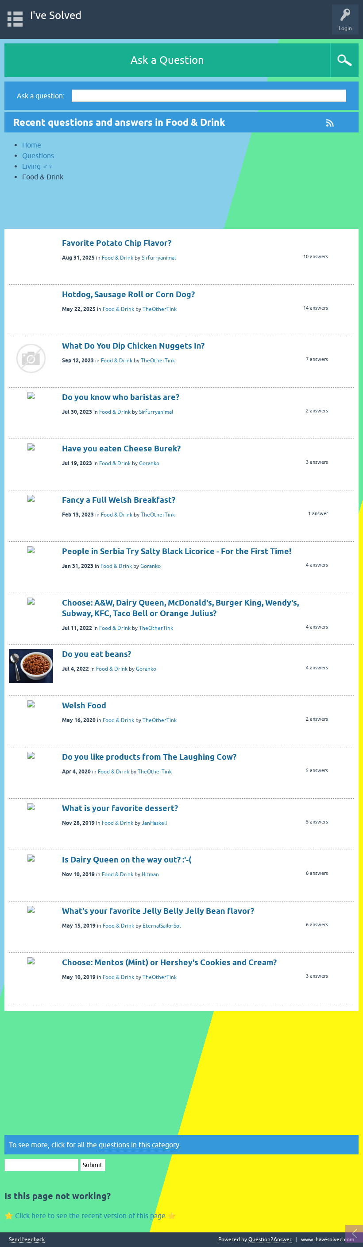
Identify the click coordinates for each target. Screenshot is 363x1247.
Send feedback (27, 1240)
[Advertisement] (181, 209)
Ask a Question (167, 60)
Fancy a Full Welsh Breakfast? (118, 500)
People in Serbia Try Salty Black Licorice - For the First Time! (176, 551)
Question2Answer (270, 1239)
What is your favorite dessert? (120, 808)
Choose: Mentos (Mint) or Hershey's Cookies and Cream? (169, 962)
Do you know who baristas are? (120, 397)
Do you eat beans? (96, 654)
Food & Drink (117, 258)
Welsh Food (84, 705)
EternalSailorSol (162, 926)
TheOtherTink (160, 309)
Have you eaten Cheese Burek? (121, 448)
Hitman (150, 874)
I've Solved (55, 15)
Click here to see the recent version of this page (90, 1216)
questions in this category (139, 1145)
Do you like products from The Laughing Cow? (149, 756)
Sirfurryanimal (159, 258)
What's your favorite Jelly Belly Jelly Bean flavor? (158, 911)
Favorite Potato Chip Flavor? (116, 243)
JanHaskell (154, 823)
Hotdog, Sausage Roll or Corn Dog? (128, 294)
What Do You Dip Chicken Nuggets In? (133, 345)
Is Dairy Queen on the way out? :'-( (126, 859)
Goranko (149, 463)
